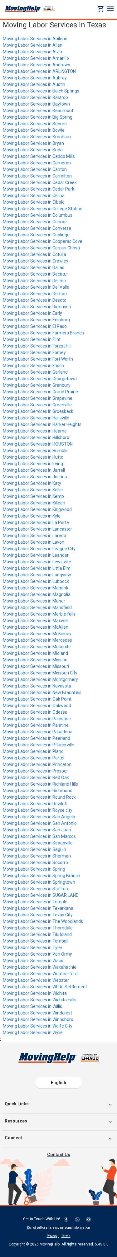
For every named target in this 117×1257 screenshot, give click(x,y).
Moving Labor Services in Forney (34, 352)
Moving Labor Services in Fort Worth (38, 359)
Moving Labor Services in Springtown (39, 882)
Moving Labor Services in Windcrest (37, 1012)
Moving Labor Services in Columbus (37, 215)
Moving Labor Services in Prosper (35, 770)
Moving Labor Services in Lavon (33, 542)
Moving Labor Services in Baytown (36, 104)
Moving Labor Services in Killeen (34, 502)
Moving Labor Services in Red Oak (36, 777)
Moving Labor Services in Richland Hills (40, 784)
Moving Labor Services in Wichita (35, 993)
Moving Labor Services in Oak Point (37, 699)
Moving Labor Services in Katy (32, 483)
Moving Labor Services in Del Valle (36, 287)
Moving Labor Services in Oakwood (37, 705)
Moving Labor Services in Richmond (37, 790)
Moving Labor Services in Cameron (37, 162)
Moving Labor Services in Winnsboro (38, 1019)
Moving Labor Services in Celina (34, 195)
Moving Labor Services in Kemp (33, 496)
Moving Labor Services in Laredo (34, 535)
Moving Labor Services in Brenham (37, 136)
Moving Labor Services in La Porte (36, 522)
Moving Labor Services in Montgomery (40, 679)
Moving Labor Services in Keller (33, 489)
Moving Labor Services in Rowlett (35, 803)
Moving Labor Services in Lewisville (37, 561)
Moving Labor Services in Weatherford (40, 973)
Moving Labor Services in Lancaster (37, 529)
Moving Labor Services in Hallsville (36, 417)
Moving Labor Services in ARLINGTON (39, 71)
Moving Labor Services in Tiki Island (37, 934)
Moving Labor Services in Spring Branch (41, 875)
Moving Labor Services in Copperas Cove (42, 241)
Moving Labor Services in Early (32, 313)
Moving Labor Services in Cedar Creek (40, 182)
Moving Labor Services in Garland (35, 372)
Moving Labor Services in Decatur (35, 274)
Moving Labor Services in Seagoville (38, 842)
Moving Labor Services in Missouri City (40, 672)
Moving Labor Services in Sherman (37, 855)
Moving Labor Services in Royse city (37, 810)
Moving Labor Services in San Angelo (39, 816)
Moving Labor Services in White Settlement (45, 986)
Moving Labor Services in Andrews (36, 64)
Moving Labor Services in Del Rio (34, 280)
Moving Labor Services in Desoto (34, 300)
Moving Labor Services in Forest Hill (37, 345)
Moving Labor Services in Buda (33, 149)
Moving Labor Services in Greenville (37, 404)
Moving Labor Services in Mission (35, 659)
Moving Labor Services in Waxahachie (39, 967)
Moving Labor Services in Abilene (35, 38)
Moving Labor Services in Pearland (36, 738)
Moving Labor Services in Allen (32, 45)
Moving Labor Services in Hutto (33, 457)
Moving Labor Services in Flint (32, 339)
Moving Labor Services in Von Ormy (37, 954)
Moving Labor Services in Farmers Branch (43, 332)
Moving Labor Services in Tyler (32, 947)
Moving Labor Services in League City (39, 548)
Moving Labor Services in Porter (34, 757)
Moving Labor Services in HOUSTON (38, 444)
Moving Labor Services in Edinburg (36, 319)
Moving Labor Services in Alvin (32, 51)
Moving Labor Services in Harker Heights (42, 424)
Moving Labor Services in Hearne (35, 430)
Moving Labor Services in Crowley (35, 260)
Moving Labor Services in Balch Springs (41, 90)
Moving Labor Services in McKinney (37, 633)
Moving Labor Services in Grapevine (37, 398)
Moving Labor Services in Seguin (34, 849)
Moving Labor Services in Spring (34, 869)
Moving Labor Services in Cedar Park (38, 189)
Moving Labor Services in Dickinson (37, 306)
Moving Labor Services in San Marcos (39, 836)
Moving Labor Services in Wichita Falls (39, 999)
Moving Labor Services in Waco (33, 960)
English (58, 1082)
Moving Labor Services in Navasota (37, 685)
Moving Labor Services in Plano (33, 751)
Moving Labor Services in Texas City (38, 914)
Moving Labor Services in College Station (42, 208)
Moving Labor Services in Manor (34, 600)
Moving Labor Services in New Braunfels (42, 692)
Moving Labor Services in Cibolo (34, 202)
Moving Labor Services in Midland (35, 653)
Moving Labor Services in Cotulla (34, 254)
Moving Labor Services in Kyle (32, 515)
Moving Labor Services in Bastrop (35, 97)
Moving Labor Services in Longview (37, 574)
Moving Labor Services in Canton (35, 169)
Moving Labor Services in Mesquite (37, 646)
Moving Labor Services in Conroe (35, 221)
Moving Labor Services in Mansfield (37, 607)
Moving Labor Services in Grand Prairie (40, 391)
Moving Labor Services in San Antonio (40, 823)
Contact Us (58, 1154)
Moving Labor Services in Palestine (37, 718)
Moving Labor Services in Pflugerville (38, 744)
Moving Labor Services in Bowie (34, 130)
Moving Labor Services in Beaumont (38, 110)
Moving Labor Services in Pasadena (37, 731)
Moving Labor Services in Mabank (35, 587)
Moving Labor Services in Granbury (37, 385)
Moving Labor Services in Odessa (35, 712)
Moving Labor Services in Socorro (35, 862)
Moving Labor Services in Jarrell (34, 470)
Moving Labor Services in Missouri (36, 666)
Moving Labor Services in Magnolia (37, 594)
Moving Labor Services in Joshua (35, 476)
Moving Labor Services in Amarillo (36, 58)
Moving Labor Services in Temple (35, 901)
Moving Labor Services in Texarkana (38, 908)
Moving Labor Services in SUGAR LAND (41, 895)
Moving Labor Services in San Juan (37, 829)
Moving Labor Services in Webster (36, 980)
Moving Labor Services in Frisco (33, 365)
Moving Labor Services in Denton (35, 293)
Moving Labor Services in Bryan (33, 143)
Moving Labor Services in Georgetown (40, 378)
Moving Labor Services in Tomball (35, 940)
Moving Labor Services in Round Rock (39, 797)
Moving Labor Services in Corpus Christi (41, 247)
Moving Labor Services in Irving (33, 463)
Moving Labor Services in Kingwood (37, 509)
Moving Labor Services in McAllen (35, 627)
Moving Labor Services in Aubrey (35, 77)
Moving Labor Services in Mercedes (37, 640)
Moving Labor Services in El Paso (35, 326)
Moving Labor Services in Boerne (35, 123)
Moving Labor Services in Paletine (36, 725)
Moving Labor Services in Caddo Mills (39, 156)
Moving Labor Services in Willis (32, 1006)
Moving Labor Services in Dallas (33, 267)
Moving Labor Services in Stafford (36, 888)
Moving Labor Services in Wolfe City (37, 1025)
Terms (66, 1236)
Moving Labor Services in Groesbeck (38, 411)
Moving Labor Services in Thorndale (38, 927)
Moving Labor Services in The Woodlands (43, 921)
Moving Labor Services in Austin (34, 84)
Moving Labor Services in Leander (36, 555)
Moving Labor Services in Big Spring (37, 117)
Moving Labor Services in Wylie (33, 1032)
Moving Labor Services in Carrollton (37, 175)
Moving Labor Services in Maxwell (36, 620)
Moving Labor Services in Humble (35, 450)
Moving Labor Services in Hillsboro (36, 437)
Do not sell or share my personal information (58, 1227)
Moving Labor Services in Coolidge (36, 234)
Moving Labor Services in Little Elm (37, 568)
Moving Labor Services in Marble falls (39, 614)
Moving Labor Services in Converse (37, 228)
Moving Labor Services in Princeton (37, 764)
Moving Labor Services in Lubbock (36, 581)
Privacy (52, 1236)
